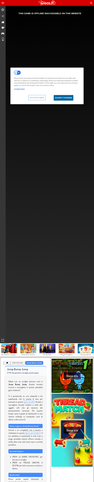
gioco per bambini (33, 433)
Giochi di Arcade (17, 362)
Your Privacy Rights (37, 97)
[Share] (2, 16)
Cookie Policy (19, 89)
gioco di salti (29, 402)
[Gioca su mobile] (3, 39)
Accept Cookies (63, 98)
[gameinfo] (2, 33)
